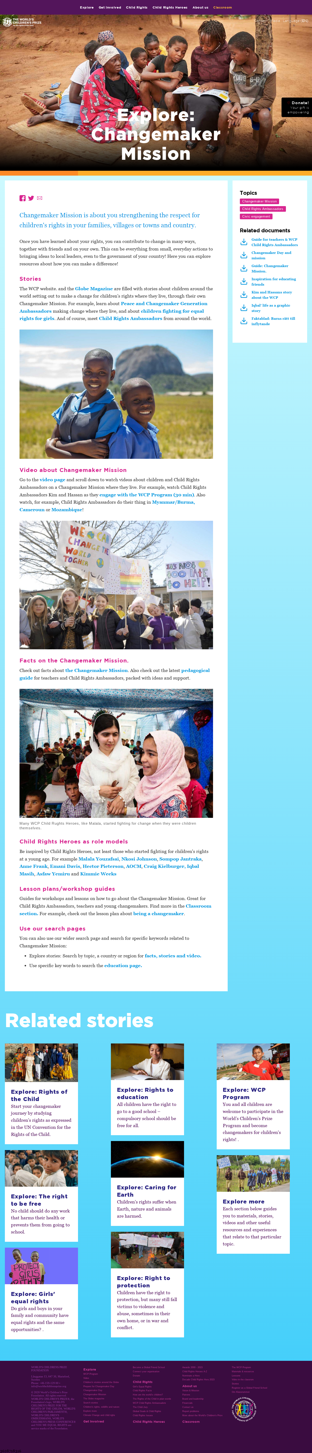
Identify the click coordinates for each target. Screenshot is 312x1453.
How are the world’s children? (148, 1394)
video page (52, 479)
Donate (136, 1375)
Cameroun (32, 509)
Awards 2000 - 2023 (192, 1367)
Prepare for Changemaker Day (98, 1386)
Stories (235, 1384)
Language (295, 21)
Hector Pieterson (103, 866)
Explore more (90, 1411)
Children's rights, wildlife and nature (101, 1407)
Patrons (186, 1394)
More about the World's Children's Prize (202, 1415)
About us (200, 7)
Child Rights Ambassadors (130, 318)
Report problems (190, 1411)
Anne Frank (34, 866)
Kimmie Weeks (98, 873)
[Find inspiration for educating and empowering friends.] (245, 283)
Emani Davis (65, 866)
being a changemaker (158, 913)
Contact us (188, 1407)
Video (86, 1378)
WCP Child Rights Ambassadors (149, 1403)
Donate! (298, 107)
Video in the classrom (243, 1379)
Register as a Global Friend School (249, 1388)
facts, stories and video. (173, 955)
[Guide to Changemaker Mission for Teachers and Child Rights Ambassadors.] (245, 270)
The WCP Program (241, 1367)
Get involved (110, 7)
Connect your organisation (146, 1371)
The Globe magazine (93, 1398)
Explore (87, 7)
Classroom (222, 7)
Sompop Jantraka (180, 859)
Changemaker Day (92, 1390)
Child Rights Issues (143, 1415)
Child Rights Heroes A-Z (194, 1371)
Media (275, 21)
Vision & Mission (190, 1390)
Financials (187, 1403)
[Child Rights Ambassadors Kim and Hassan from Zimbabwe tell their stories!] (245, 296)
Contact (260, 21)
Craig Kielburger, (165, 866)
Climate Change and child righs (99, 1415)
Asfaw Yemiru (54, 873)
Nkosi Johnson (139, 859)
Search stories (90, 1403)
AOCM (133, 866)
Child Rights (137, 7)
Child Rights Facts (142, 1390)
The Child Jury (140, 1407)
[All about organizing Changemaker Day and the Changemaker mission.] (245, 257)
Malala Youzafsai (98, 859)
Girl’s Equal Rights (142, 1386)
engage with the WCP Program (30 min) (146, 494)
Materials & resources (243, 1371)
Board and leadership (193, 1399)
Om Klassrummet (241, 1392)
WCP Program (90, 1374)
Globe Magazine (94, 288)
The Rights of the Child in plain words (152, 1399)
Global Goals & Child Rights (147, 1411)
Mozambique (66, 509)
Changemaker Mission (94, 1394)
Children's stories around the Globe (101, 1382)
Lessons (236, 1375)
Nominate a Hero (191, 1375)
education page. (123, 965)
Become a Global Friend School (149, 1367)
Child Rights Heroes (170, 7)
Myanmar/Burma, (173, 502)
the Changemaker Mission (96, 670)
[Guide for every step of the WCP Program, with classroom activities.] (245, 244)
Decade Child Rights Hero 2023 (198, 1379)
